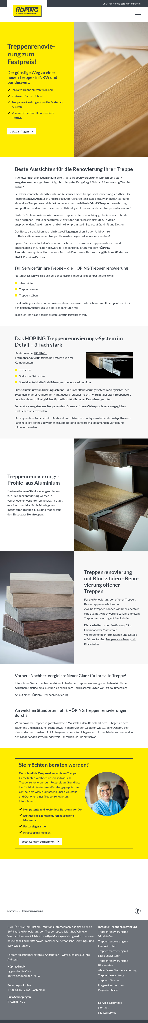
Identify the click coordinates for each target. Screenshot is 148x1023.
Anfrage (12, 959)
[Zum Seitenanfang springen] (140, 1015)
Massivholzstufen (92, 219)
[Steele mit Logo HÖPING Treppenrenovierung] (27, 11)
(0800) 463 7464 (20, 989)
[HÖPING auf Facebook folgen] (138, 911)
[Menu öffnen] (137, 14)
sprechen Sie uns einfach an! (80, 736)
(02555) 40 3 (17, 1001)
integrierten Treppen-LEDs (24, 509)
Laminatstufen (50, 219)
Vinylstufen (67, 219)
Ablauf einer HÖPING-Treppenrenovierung (41, 694)
